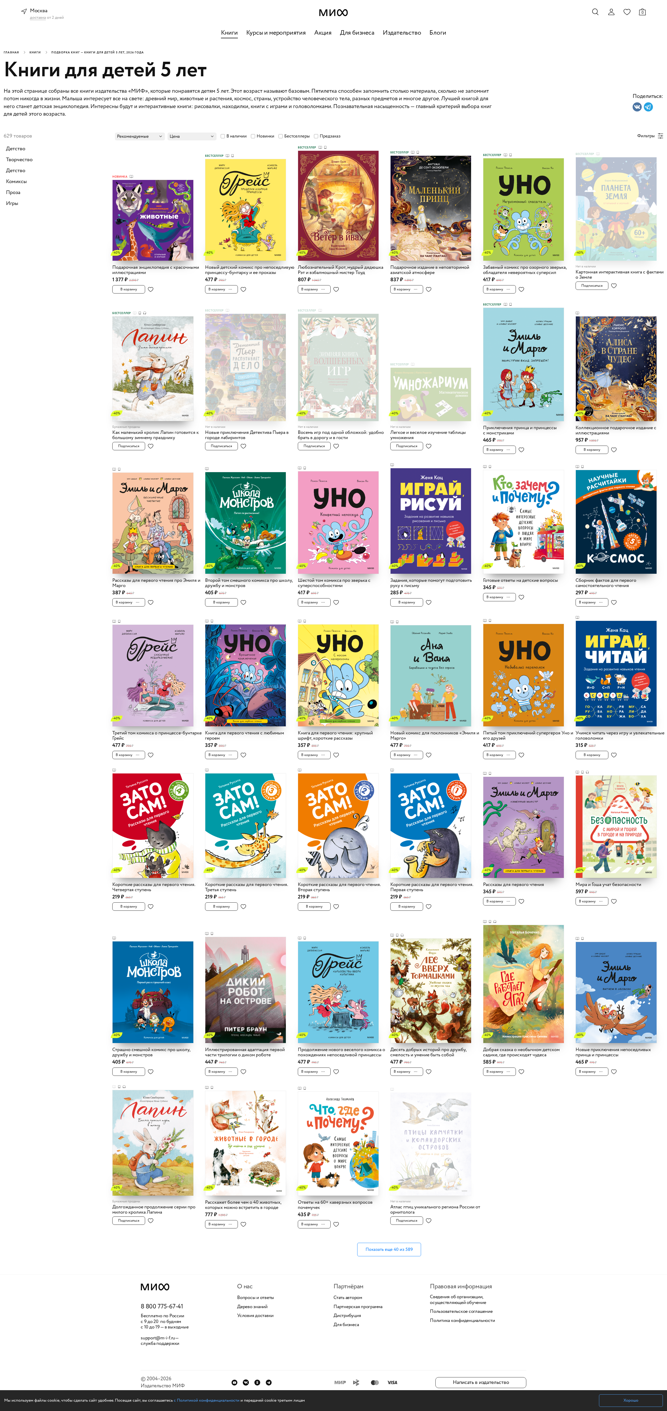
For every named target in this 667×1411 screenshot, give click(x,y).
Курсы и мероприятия (276, 33)
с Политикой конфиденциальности (206, 1400)
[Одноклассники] (257, 1382)
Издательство (402, 33)
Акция (323, 33)
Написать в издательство (481, 1382)
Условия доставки (255, 1316)
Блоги (437, 33)
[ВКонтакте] (246, 1382)
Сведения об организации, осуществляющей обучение (458, 1300)
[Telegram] (269, 1382)
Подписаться (592, 285)
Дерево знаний (252, 1307)
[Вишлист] (627, 11)
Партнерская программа (358, 1307)
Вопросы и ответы (255, 1298)
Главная (11, 53)
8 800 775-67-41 (162, 1306)
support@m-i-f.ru (158, 1338)
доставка (38, 18)
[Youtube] (234, 1382)
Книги (229, 33)
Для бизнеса (357, 33)
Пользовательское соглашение (461, 1312)
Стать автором (348, 1298)
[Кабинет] (611, 12)
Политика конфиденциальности (462, 1321)
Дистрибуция (347, 1316)
